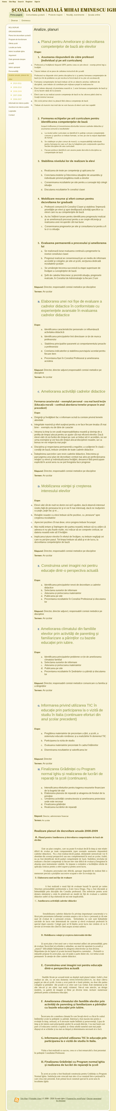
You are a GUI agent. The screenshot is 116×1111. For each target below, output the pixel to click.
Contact (12, 115)
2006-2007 (17, 99)
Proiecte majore (55, 15)
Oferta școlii (13, 43)
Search (21, 2)
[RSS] (17, 1100)
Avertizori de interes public (19, 107)
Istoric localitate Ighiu (17, 51)
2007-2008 (17, 95)
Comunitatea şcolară (35, 15)
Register (29, 2)
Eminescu (26, 20)
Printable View (35, 1099)
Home (4, 2)
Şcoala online (94, 15)
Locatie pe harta (15, 47)
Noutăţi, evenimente (75, 15)
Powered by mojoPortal (75, 1099)
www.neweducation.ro (80, 979)
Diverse (14, 20)
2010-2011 (17, 83)
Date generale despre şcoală (17, 61)
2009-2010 (17, 87)
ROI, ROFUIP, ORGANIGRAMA (15, 30)
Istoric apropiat (14, 67)
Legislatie (12, 111)
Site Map (24, 1099)
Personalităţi (13, 71)
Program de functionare (18, 39)
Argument (12, 55)
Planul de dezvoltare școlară (20, 36)
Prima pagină (16, 15)
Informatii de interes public (19, 103)
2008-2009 (17, 91)
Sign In (37, 2)
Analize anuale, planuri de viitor (19, 77)
